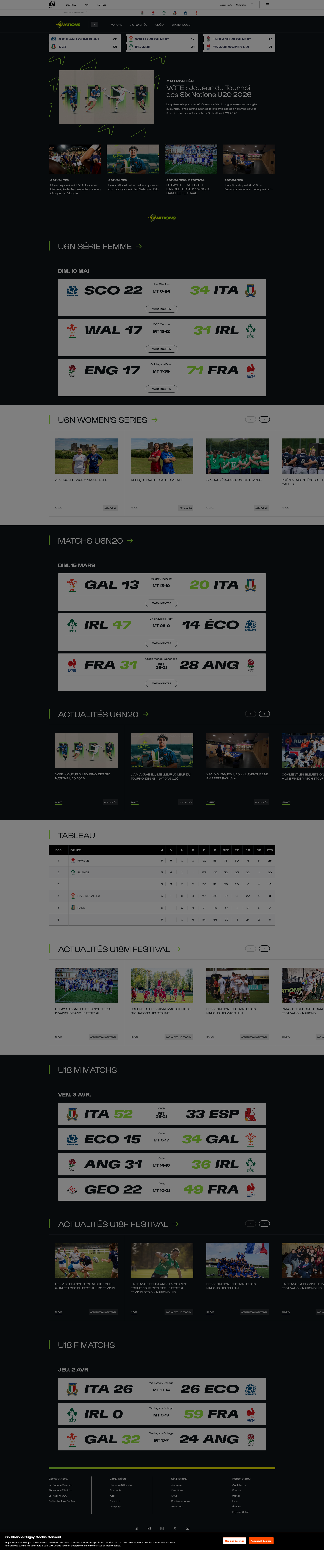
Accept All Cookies (261, 1541)
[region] (162, 1541)
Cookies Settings (234, 1541)
